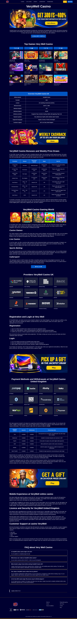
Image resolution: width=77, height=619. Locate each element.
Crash (45, 48)
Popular (15, 48)
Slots (60, 48)
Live (30, 48)
